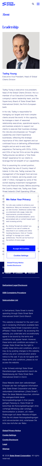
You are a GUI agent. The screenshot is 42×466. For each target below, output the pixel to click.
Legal (4, 444)
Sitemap (5, 449)
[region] (21, 233)
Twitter (8, 273)
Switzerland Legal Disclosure (14, 285)
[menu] (38, 4)
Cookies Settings (21, 255)
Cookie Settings (9, 435)
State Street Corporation (20, 455)
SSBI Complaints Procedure (14, 293)
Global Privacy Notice (11, 430)
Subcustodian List (10, 300)
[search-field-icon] (33, 4)
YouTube (31, 273)
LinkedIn (19, 273)
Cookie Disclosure (10, 440)
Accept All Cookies (21, 249)
